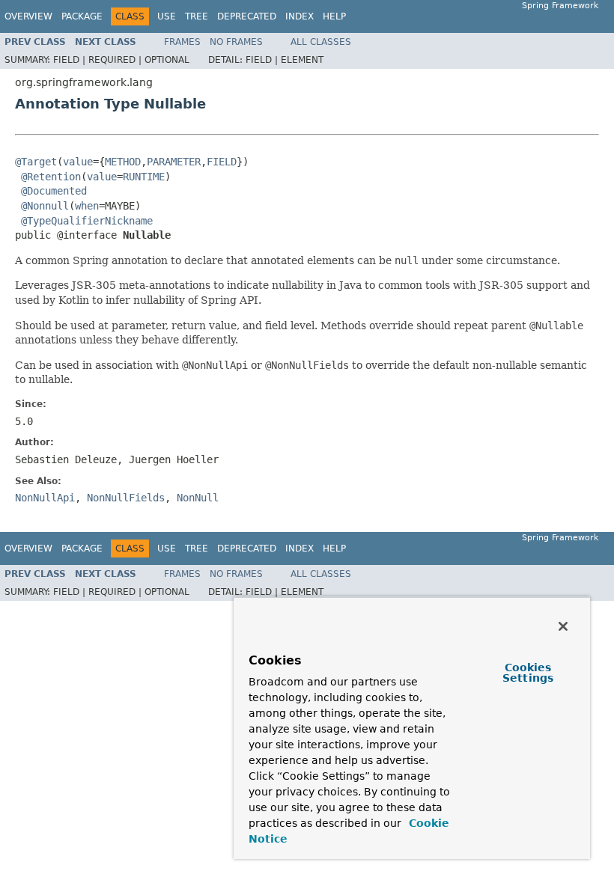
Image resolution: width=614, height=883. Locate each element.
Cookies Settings (527, 673)
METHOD (123, 162)
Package (82, 16)
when (87, 206)
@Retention (51, 177)
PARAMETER (174, 162)
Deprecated (246, 16)
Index (299, 16)
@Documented (54, 191)
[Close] (563, 626)
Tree (196, 16)
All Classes (321, 42)
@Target (36, 162)
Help (334, 16)
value (78, 162)
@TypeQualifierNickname (87, 221)
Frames (182, 42)
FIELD (222, 162)
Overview (28, 16)
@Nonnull (45, 206)
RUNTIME (144, 177)
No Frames (236, 42)
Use (166, 16)
